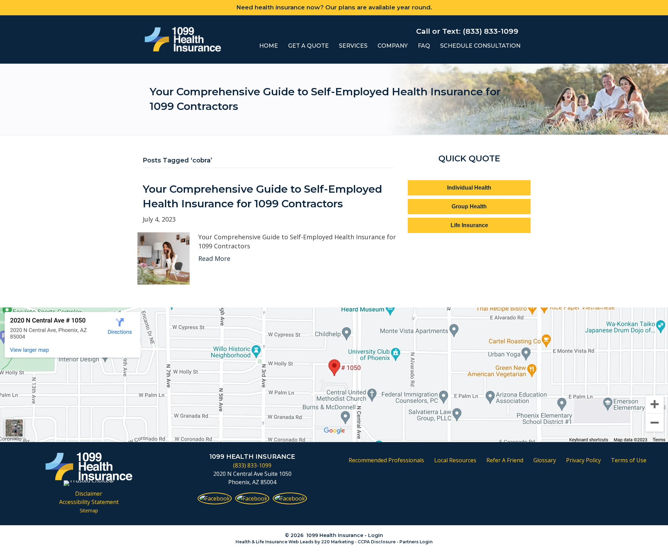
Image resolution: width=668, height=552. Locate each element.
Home (268, 45)
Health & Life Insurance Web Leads (274, 541)
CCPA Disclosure (377, 541)
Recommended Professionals (386, 460)
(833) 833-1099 (252, 465)
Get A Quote (308, 45)
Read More (214, 258)
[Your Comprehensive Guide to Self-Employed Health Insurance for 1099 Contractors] (163, 258)
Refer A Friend (504, 460)
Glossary (544, 460)
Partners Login (415, 541)
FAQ (424, 45)
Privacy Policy (583, 460)
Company (392, 45)
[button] (469, 187)
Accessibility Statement (89, 502)
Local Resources (455, 460)
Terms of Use (628, 460)
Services (353, 45)
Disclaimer (88, 493)
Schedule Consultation (480, 45)
